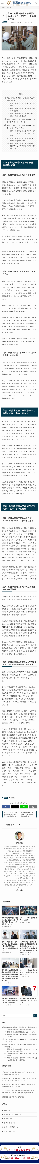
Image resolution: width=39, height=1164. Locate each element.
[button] (6, 806)
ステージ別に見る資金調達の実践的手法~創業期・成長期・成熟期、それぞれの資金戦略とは (18, 1092)
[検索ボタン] (36, 3)
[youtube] (21, 890)
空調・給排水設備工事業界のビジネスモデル (21, 1032)
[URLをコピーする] (33, 806)
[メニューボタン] (2, 3)
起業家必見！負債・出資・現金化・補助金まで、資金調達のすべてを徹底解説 (19, 1085)
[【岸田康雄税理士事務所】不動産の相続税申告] (19, 3)
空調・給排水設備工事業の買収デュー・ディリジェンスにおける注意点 (22, 133)
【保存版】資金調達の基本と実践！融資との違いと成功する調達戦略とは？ (19, 1073)
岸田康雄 (19, 843)
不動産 (8, 1119)
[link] (17, 890)
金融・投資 (10, 1131)
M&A (5, 22)
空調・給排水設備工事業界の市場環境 (19, 1030)
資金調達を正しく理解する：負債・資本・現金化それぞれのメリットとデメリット (19, 1079)
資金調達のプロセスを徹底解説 (13, 1097)
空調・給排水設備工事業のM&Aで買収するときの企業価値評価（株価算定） (22, 145)
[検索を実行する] (35, 1015)
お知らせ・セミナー (13, 1114)
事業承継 (9, 1123)
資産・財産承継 (11, 1127)
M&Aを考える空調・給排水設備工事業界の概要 (20, 1027)
